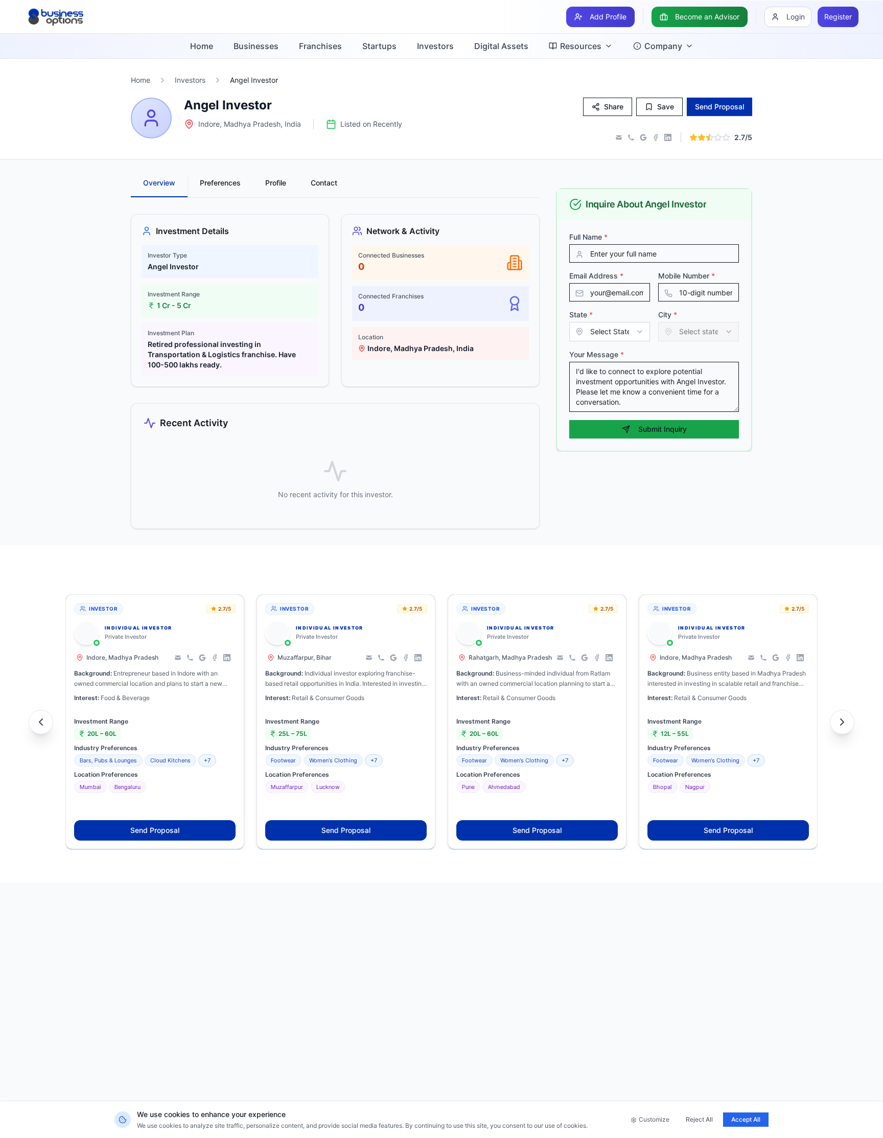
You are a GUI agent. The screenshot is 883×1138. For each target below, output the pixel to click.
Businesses (256, 46)
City (667, 314)
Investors (435, 46)
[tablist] (335, 187)
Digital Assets (501, 46)
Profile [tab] (275, 182)
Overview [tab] (159, 182)
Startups (379, 46)
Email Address (596, 275)
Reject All (699, 1119)
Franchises (320, 46)
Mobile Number (686, 275)
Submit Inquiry (662, 429)
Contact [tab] (324, 182)
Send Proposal (154, 830)
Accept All (745, 1119)
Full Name (588, 237)
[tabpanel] (335, 371)
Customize (654, 1119)
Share (613, 106)
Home (201, 46)
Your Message (596, 354)
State (581, 314)
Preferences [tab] (220, 182)
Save (665, 106)
